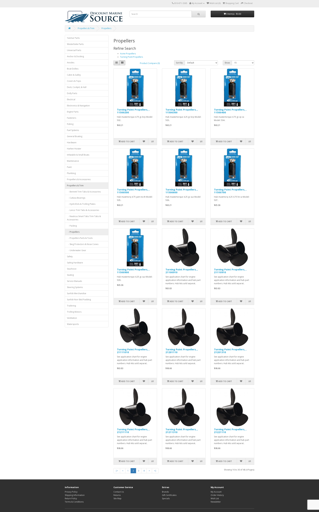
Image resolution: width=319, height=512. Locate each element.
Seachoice (71, 268)
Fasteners (71, 117)
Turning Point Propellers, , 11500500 (133, 191)
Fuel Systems (73, 130)
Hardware (71, 142)
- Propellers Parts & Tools (80, 238)
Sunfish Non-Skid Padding (79, 299)
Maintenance (73, 161)
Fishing (70, 124)
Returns (117, 495)
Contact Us (118, 491)
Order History (217, 495)
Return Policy (71, 498)
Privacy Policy (71, 491)
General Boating (74, 136)
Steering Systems (75, 287)
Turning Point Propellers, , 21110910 (230, 271)
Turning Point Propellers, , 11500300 (181, 111)
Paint (69, 167)
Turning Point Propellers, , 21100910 (181, 271)
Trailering (71, 305)
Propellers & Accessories (79, 179)
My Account (216, 491)
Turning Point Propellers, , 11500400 (230, 111)
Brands (165, 491)
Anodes (70, 62)
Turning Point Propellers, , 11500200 (133, 111)
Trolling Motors (74, 311)
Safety (70, 256)
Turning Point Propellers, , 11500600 (181, 191)
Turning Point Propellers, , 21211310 (181, 431)
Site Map (117, 498)
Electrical (71, 99)
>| (155, 470)
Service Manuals (74, 281)
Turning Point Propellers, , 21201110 (181, 351)
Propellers (106, 28)
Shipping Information (75, 495)
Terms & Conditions (74, 501)
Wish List (215, 498)
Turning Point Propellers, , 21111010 (133, 351)
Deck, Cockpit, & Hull (76, 87)
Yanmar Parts (73, 38)
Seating (70, 275)
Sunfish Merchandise (76, 293)
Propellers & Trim (86, 28)
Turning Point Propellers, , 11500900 (133, 271)
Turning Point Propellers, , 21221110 (230, 431)
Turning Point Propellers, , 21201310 (230, 351)
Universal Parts (74, 50)
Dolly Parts (72, 93)
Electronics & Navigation (78, 105)
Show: (227, 62)
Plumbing (71, 173)
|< (117, 470)
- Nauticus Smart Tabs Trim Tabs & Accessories (84, 218)
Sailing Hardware (75, 262)
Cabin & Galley (74, 74)
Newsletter (216, 501)
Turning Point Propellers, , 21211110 (133, 431)
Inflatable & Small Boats (78, 154)
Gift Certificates (169, 495)
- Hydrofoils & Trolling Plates (81, 204)
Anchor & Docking (75, 56)
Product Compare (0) (150, 63)
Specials (166, 498)
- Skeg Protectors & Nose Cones (82, 244)
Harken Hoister (74, 148)
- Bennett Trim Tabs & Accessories (84, 191)
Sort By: (179, 62)
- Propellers (73, 231)
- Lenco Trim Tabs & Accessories (83, 210)
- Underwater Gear (76, 250)
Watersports (73, 324)
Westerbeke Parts (75, 44)
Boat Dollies (72, 68)
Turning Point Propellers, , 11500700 (230, 191)
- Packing (72, 225)
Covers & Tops (74, 81)
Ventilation (72, 318)
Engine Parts (72, 111)
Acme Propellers (128, 53)
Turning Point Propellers (131, 57)
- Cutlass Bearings (76, 197)
